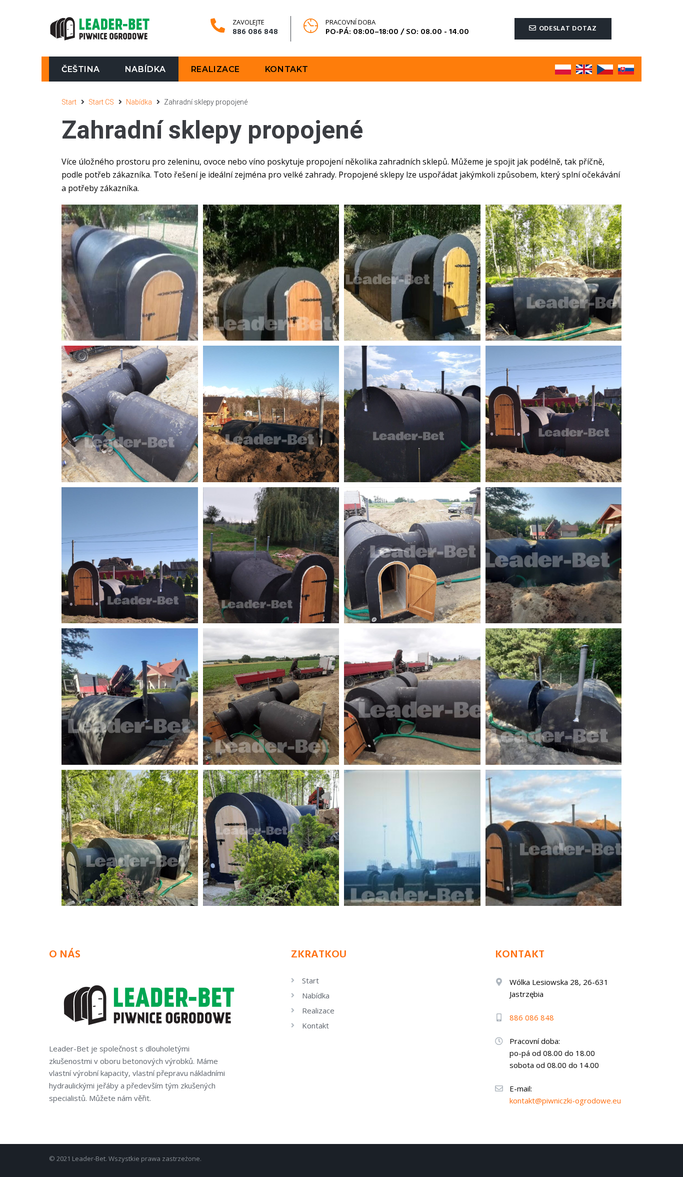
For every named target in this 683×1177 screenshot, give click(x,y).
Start (69, 102)
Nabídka (139, 102)
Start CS (101, 102)
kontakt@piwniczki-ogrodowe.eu (565, 1100)
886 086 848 (255, 32)
